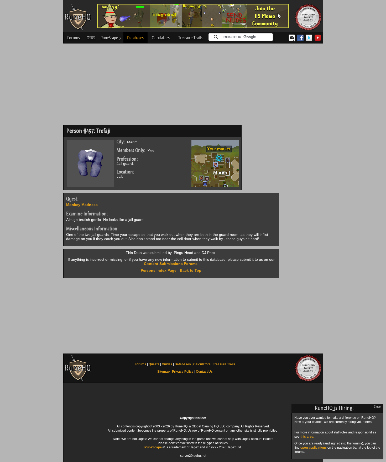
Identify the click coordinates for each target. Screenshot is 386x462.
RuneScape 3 (111, 38)
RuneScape (153, 447)
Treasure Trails (190, 38)
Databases (135, 38)
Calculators (161, 38)
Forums (73, 38)
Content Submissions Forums (170, 264)
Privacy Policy (183, 371)
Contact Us (204, 371)
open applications (313, 447)
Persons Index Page (158, 270)
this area (307, 436)
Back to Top (190, 270)
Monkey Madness (82, 205)
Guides (167, 364)
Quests (154, 364)
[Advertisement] (193, 85)
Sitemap (163, 371)
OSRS (91, 38)
